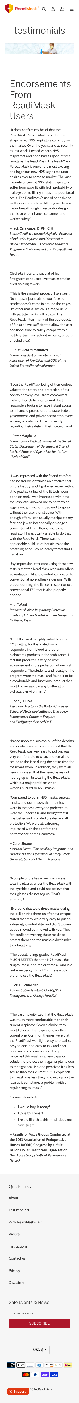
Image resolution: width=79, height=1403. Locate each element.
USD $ (38, 1350)
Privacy (14, 1270)
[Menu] (71, 9)
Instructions (18, 1246)
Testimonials (19, 1210)
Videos (14, 1234)
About (13, 1198)
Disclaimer (17, 1282)
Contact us (17, 1258)
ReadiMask (45, 1389)
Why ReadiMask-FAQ (25, 1222)
